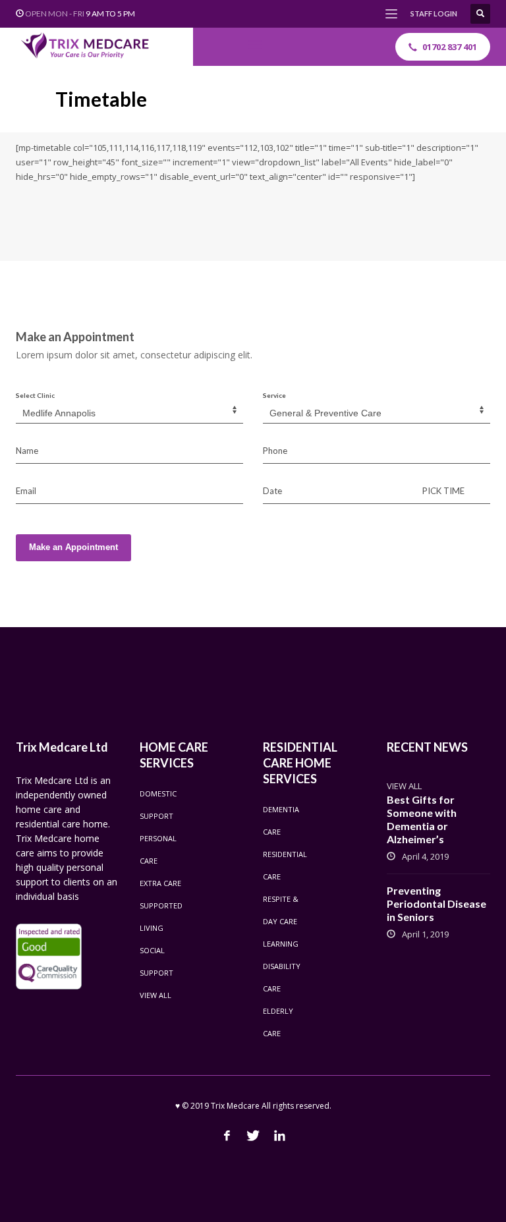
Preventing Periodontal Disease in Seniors (436, 903)
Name (27, 450)
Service (274, 395)
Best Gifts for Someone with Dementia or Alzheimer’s (422, 819)
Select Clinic (35, 395)
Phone (275, 450)
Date (272, 491)
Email (26, 491)
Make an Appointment (73, 547)
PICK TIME (443, 491)
